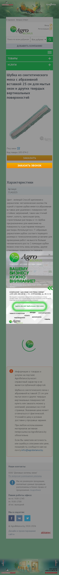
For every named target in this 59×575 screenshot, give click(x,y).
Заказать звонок (29, 165)
